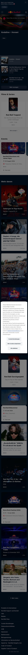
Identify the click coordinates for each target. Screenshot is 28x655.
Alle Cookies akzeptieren (14, 343)
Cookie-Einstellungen (14, 339)
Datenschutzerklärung (13, 330)
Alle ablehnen (14, 348)
